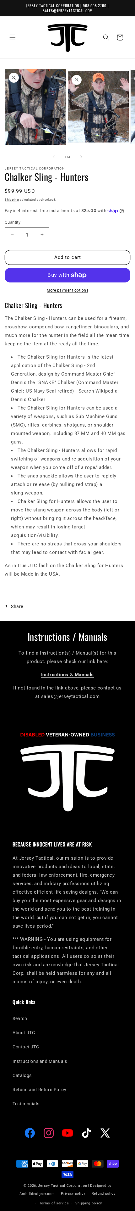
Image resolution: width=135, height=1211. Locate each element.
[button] (12, 37)
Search (20, 1018)
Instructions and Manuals (40, 1061)
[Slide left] (54, 157)
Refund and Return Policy (39, 1089)
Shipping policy (88, 1203)
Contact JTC (26, 1046)
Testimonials (26, 1103)
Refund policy (104, 1193)
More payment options (67, 290)
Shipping (12, 199)
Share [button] (17, 606)
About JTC (24, 1032)
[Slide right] (81, 157)
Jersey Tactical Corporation (62, 1186)
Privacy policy (73, 1193)
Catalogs (22, 1075)
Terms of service (54, 1203)
